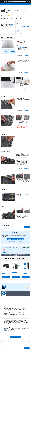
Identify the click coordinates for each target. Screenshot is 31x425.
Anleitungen (17, 5)
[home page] (5, 1)
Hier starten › (15, 255)
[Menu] (1, 1)
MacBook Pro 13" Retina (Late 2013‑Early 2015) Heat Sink (24, 23)
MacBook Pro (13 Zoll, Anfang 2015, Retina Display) (7, 5)
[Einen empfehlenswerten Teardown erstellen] (26, 287)
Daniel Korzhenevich (6, 330)
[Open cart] (27, 1)
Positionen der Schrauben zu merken (22, 47)
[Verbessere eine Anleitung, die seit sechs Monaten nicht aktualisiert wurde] (28, 287)
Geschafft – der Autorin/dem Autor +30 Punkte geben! (16, 239)
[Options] (1, 5)
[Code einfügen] (5, 340)
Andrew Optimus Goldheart (11, 286)
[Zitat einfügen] (7, 340)
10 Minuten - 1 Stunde (5, 15)
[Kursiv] (3, 340)
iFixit (11, 292)
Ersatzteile (13, 5)
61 (27, 12)
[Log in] (30, 1)
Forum (21, 5)
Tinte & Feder (4, 284)
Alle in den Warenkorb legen (6, 259)
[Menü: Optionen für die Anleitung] (29, 6)
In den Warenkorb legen (25, 26)
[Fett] (2, 340)
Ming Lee (5, 324)
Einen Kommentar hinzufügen (24, 224)
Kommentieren (27, 348)
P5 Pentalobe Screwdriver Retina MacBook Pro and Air (23, 31)
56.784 (22, 12)
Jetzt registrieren (19, 3)
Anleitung (11, 24)
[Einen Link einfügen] (6, 340)
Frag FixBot (20, 55)
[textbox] (15, 344)
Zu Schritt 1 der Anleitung (10, 18)
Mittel (10, 15)
